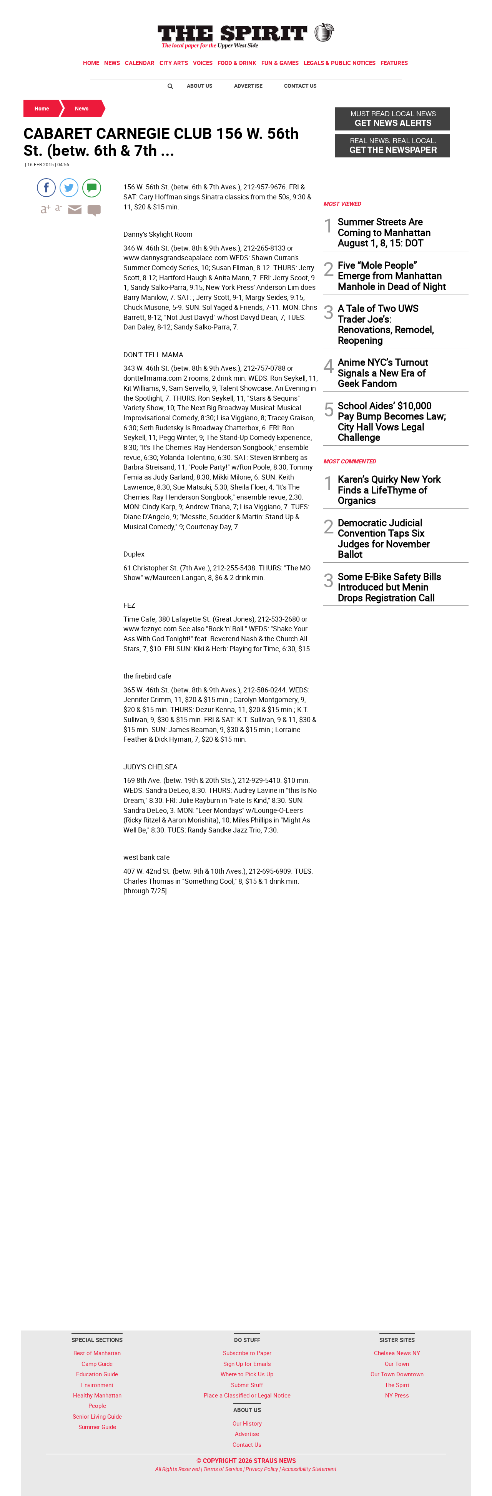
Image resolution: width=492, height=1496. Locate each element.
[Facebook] (46, 187)
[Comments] (91, 187)
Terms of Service (222, 1469)
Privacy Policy (262, 1469)
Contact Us (300, 85)
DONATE (450, 9)
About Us (200, 85)
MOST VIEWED (342, 203)
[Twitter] (69, 187)
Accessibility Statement (309, 1469)
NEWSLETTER (406, 9)
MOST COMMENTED (349, 461)
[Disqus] (171, 1017)
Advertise (248, 85)
